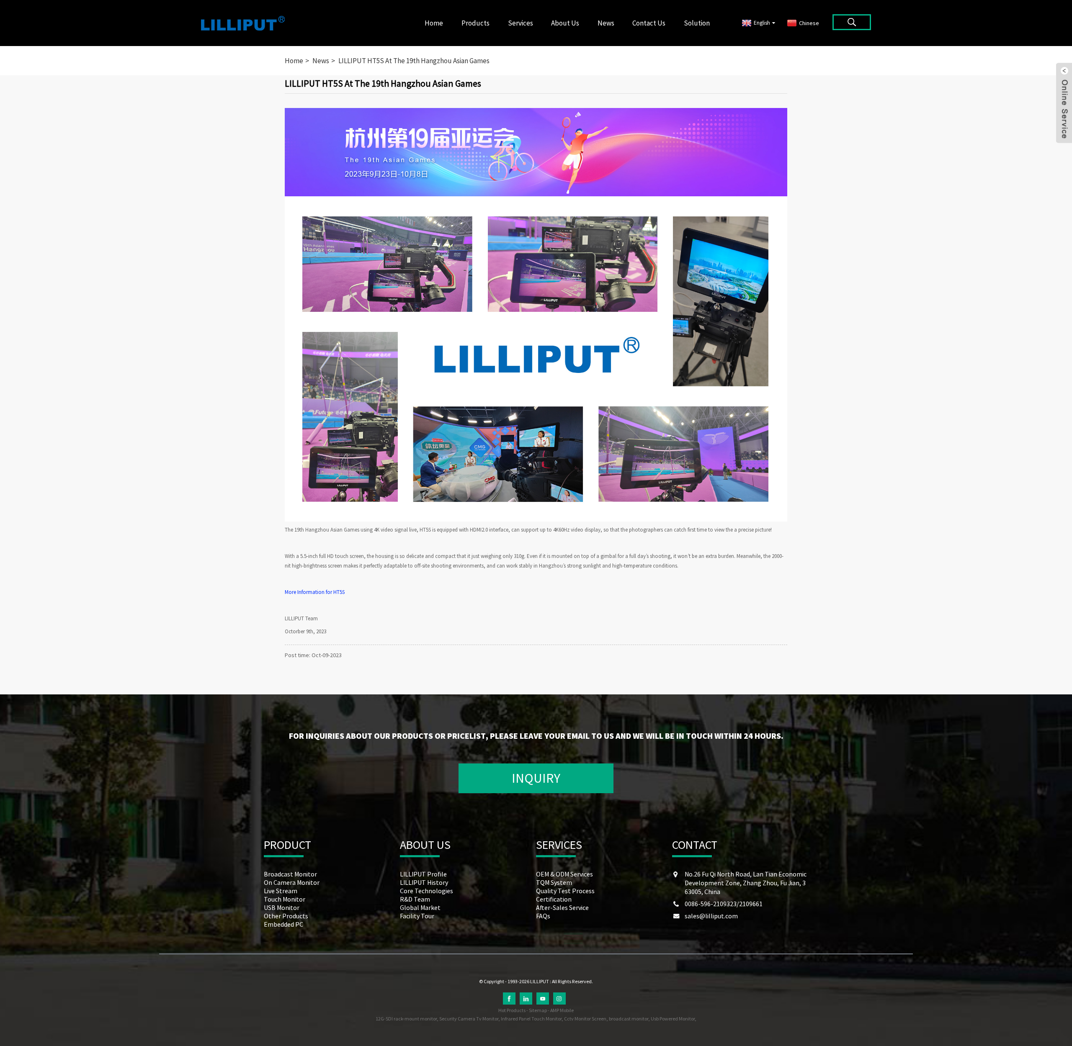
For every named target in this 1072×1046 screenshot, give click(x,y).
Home (434, 23)
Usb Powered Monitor (673, 1018)
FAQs (543, 916)
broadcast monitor (628, 1018)
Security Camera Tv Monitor (468, 1018)
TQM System (554, 882)
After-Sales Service (562, 907)
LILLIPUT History (424, 882)
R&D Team (415, 899)
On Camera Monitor (292, 882)
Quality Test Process (565, 891)
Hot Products (512, 1010)
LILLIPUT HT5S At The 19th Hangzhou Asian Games (414, 60)
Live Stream (280, 891)
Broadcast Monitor (290, 874)
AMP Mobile (562, 1010)
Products (475, 23)
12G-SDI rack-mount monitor (406, 1018)
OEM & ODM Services (564, 874)
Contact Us (648, 23)
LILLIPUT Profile (423, 874)
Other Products (286, 916)
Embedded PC (283, 924)
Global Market (420, 907)
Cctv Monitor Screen (585, 1018)
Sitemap (538, 1010)
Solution (697, 23)
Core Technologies (426, 891)
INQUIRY (536, 778)
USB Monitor (281, 907)
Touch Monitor (284, 899)
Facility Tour (417, 916)
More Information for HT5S (315, 592)
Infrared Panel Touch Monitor (531, 1018)
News (606, 23)
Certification (554, 899)
